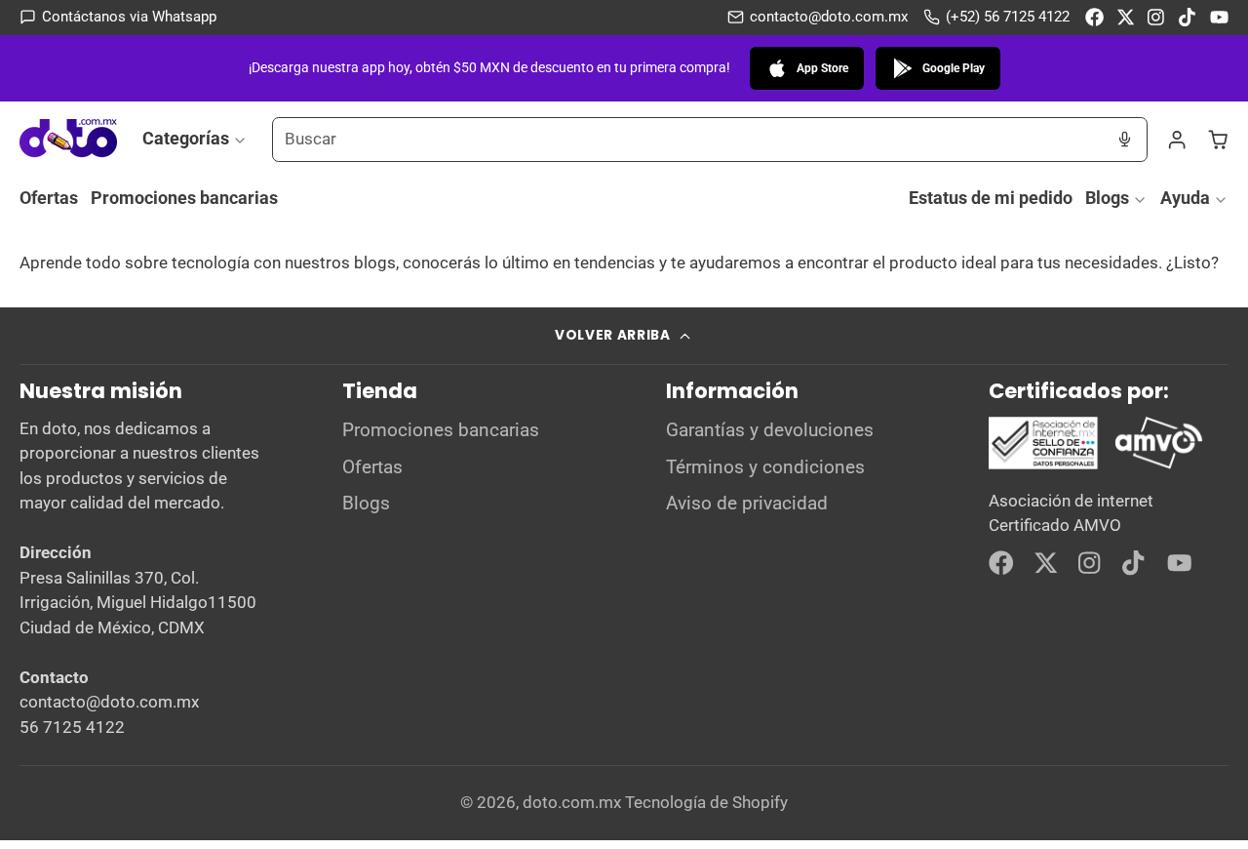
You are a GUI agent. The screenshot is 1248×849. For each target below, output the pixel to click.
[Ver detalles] (1097, 443)
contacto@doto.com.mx (829, 16)
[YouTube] (1219, 17)
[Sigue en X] (1125, 17)
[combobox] (688, 139)
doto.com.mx (572, 802)
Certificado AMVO (1055, 525)
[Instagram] (1157, 17)
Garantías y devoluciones (770, 430)
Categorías (185, 138)
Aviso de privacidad (747, 503)
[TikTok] (1188, 17)
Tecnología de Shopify (706, 802)
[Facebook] (1094, 17)
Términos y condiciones (765, 467)
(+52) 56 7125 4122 (1008, 16)
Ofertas (49, 197)
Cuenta (1177, 139)
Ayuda (1185, 197)
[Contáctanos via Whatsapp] (118, 17)
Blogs (1107, 197)
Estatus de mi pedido (990, 197)
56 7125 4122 (72, 727)
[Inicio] (68, 139)
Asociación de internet (1071, 500)
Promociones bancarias (184, 197)
